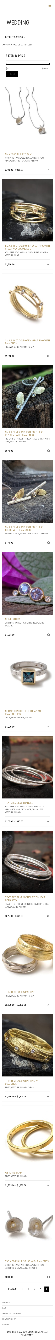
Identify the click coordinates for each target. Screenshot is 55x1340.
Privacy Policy (9, 1319)
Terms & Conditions (11, 1313)
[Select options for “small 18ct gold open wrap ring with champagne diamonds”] (48, 264)
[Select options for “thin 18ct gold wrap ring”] (48, 1005)
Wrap (16, 255)
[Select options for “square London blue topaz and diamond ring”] (48, 727)
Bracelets (39, 806)
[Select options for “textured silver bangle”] (48, 821)
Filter (12, 74)
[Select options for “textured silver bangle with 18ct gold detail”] (48, 916)
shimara (6, 1302)
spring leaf (25, 533)
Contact (6, 1324)
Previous (12, 1289)
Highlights (10, 439)
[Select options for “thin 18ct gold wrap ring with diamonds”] (48, 1096)
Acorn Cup (10, 158)
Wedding (26, 161)
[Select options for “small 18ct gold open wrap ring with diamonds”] (48, 356)
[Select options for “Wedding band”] (48, 1185)
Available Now (22, 158)
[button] (48, 451)
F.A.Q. (4, 1308)
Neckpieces (10, 161)
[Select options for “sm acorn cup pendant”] (48, 170)
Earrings (9, 533)
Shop (18, 161)
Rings (36, 252)
